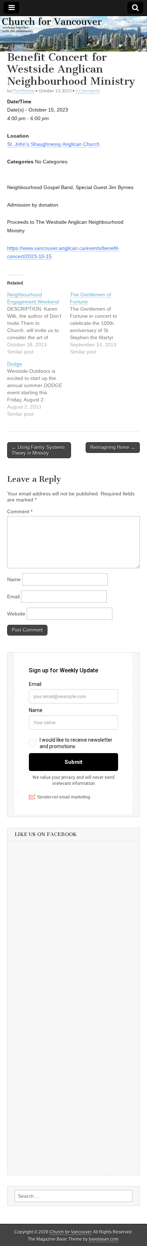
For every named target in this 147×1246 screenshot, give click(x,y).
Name (14, 579)
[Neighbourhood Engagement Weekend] (38, 323)
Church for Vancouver (70, 1232)
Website (16, 614)
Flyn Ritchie (23, 90)
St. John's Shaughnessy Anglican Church (53, 144)
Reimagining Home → (112, 447)
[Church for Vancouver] (73, 33)
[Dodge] (38, 388)
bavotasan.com (103, 1239)
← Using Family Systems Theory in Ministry (38, 450)
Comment (19, 511)
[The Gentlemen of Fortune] (101, 323)
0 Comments (88, 90)
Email (13, 596)
